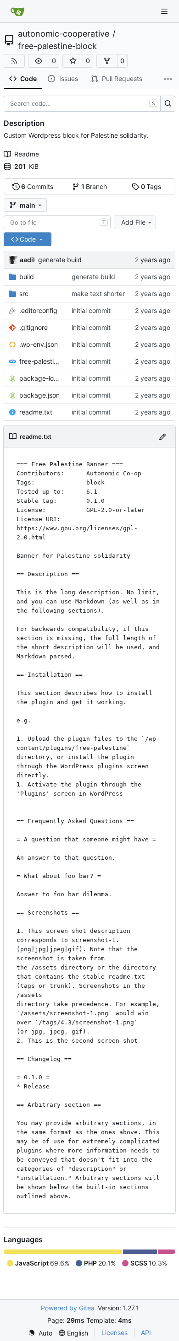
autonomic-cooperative (63, 33)
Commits (37, 186)
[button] (38, 61)
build (26, 276)
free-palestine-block (57, 46)
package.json (39, 395)
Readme (26, 154)
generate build (60, 260)
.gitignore (33, 327)
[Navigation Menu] (165, 11)
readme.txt (35, 412)
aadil (27, 260)
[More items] (168, 79)
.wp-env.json (38, 344)
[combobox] (57, 222)
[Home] (17, 11)
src (23, 293)
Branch (94, 186)
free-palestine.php (40, 361)
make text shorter (98, 293)
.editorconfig (38, 310)
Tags (151, 186)
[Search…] (167, 104)
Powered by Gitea (68, 1308)
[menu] (40, 1333)
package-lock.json (40, 378)
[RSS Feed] (14, 61)
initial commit (91, 310)
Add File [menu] (133, 222)
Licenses (114, 1332)
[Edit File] (162, 436)
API (146, 1332)
